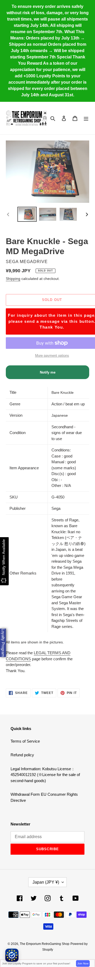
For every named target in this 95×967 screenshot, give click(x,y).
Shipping (13, 278)
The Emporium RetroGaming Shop (44, 944)
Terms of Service (25, 741)
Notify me (47, 372)
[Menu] (86, 118)
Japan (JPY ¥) (45, 882)
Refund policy (22, 755)
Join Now (82, 963)
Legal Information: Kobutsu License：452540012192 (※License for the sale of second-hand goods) (45, 775)
